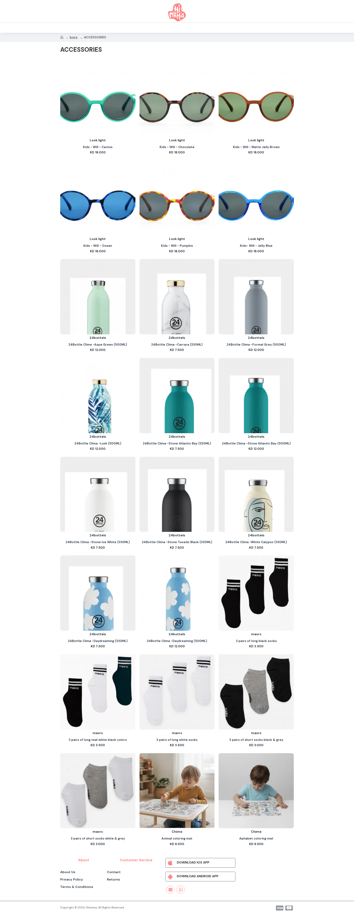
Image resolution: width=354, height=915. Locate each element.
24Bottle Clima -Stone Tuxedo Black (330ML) (177, 542)
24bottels (98, 338)
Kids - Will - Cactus (97, 147)
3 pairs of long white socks (176, 740)
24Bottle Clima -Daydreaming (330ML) (98, 641)
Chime (177, 831)
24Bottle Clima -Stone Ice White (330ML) (98, 542)
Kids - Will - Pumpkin (177, 246)
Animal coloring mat (176, 839)
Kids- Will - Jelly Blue (256, 246)
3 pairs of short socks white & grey (98, 839)
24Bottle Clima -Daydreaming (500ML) (177, 641)
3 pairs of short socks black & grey (256, 740)
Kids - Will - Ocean (97, 246)
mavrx (256, 634)
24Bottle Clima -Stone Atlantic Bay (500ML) (256, 444)
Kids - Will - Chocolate (177, 147)
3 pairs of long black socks (256, 641)
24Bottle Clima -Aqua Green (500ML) (97, 345)
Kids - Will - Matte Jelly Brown (256, 147)
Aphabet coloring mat (256, 839)
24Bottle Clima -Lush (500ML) (97, 444)
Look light (98, 140)
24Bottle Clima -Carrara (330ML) (177, 345)
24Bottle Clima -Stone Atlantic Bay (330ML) (177, 444)
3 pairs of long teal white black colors (98, 740)
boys (74, 37)
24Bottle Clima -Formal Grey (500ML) (256, 345)
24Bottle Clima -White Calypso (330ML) (256, 542)
